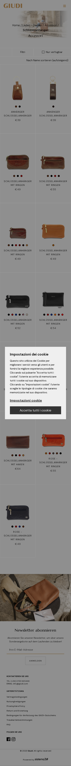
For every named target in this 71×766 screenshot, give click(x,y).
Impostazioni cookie (26, 400)
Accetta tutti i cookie (35, 410)
